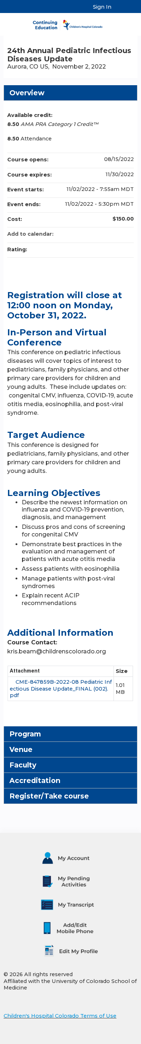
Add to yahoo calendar (109, 234)
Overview (26, 92)
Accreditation (34, 780)
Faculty (22, 765)
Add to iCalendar (118, 233)
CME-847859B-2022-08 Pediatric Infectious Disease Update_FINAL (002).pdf (61, 689)
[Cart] (120, 10)
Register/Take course (49, 796)
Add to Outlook (128, 234)
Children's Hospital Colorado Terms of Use (60, 1016)
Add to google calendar (99, 234)
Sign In (102, 6)
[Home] (70, 22)
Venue (21, 749)
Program (25, 734)
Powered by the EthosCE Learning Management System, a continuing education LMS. (111, 1039)
